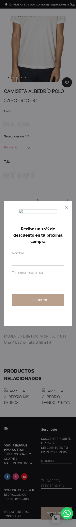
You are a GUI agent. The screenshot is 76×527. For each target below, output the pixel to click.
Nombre (18, 253)
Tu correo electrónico (27, 273)
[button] (67, 513)
